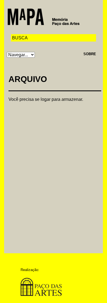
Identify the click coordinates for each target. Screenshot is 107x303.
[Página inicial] (43, 16)
